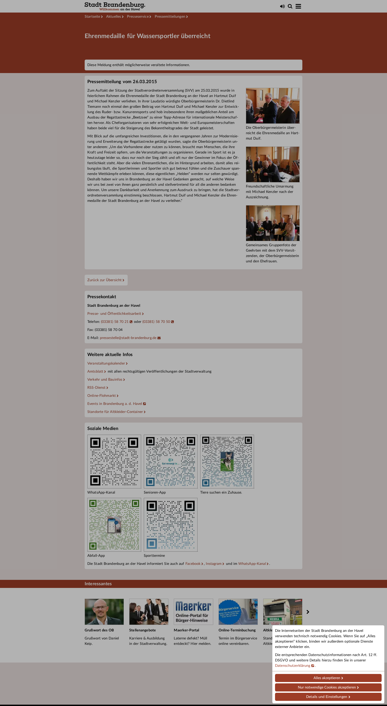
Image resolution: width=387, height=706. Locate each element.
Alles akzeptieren (327, 678)
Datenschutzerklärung (292, 665)
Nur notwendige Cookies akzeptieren (327, 687)
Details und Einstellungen (326, 697)
